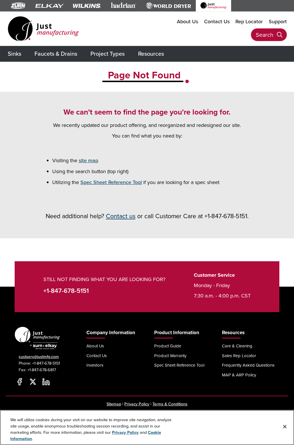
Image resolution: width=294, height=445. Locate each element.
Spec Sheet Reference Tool (111, 182)
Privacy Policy (136, 404)
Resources (151, 53)
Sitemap (114, 404)
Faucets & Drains (55, 53)
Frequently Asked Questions (248, 365)
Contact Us (217, 21)
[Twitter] (33, 382)
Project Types (107, 53)
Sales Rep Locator (239, 356)
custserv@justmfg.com (39, 356)
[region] (147, 427)
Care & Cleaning (237, 346)
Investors (94, 365)
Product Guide (167, 346)
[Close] (284, 426)
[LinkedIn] (46, 382)
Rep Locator (249, 21)
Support (278, 21)
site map (88, 160)
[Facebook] (19, 382)
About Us (187, 21)
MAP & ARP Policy (239, 375)
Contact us (121, 216)
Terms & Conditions (169, 404)
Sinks (14, 53)
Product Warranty (170, 356)
